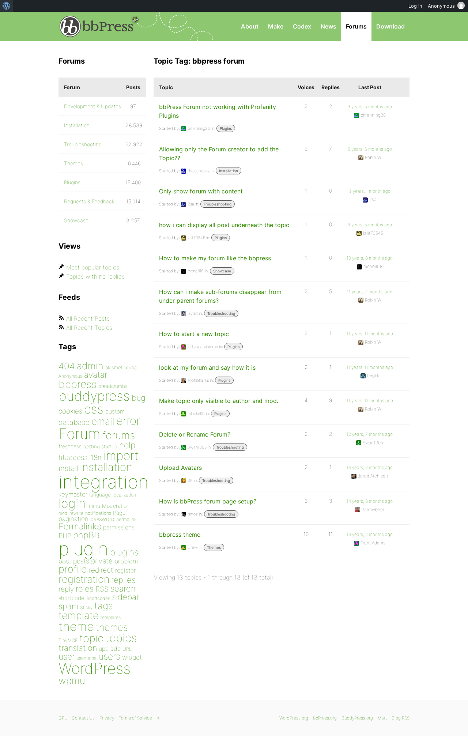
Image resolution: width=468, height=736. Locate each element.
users (109, 656)
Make (275, 26)
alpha (131, 367)
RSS (102, 589)
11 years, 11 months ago (370, 333)
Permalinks (79, 526)
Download (390, 26)
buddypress (94, 396)
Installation (228, 171)
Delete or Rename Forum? (194, 434)
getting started (100, 446)
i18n (95, 457)
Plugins (226, 128)
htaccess (72, 457)
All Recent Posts (88, 318)
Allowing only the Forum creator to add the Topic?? (219, 154)
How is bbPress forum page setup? (207, 501)
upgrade (110, 648)
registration (83, 579)
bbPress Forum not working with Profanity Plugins (217, 111)
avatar (95, 375)
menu (93, 506)
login (72, 503)
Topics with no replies (95, 276)
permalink (126, 519)
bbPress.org (96, 26)
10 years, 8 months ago (370, 258)
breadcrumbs (113, 386)
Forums (356, 26)
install (68, 468)
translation (77, 648)
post (64, 561)
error (128, 421)
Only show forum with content (201, 191)
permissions (119, 527)
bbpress (77, 384)
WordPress (94, 668)
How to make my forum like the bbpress (215, 258)
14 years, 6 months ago (370, 467)
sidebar (125, 597)
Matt (382, 718)
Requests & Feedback (89, 201)
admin (90, 365)
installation (106, 466)
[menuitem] (6, 6)
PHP (64, 536)
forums (118, 435)
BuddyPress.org (357, 718)
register (125, 570)
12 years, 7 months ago (370, 434)
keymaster (72, 494)
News (328, 26)
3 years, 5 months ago (370, 106)
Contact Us (83, 718)
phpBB (86, 535)
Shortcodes (98, 598)
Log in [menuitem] (415, 6)
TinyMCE (68, 640)
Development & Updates (92, 106)
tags (103, 605)
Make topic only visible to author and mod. (218, 400)
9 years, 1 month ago (369, 191)
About (249, 26)
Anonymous (70, 376)
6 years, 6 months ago (370, 149)
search (123, 589)
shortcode (71, 598)
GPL (62, 718)
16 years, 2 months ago (370, 534)
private (102, 561)
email (102, 421)
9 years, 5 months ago (370, 224)
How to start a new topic (194, 333)
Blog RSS (401, 718)
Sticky (86, 607)
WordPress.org (293, 718)
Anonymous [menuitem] (441, 6)
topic (91, 638)
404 (66, 366)
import (121, 455)
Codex (302, 26)
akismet (114, 367)
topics (121, 638)
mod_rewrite (70, 513)
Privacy (106, 718)
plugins (124, 552)
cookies (70, 411)
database (74, 422)
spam (68, 606)
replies (123, 580)
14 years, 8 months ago (370, 501)
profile (72, 569)
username (86, 658)
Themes (214, 547)
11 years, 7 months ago (369, 291)
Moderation (115, 506)
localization (124, 495)
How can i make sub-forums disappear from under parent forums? (220, 296)
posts (81, 561)
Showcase (222, 271)
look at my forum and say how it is (207, 367)
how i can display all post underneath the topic (224, 225)
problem (126, 561)
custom (115, 411)
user (66, 656)
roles (85, 588)
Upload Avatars (180, 467)
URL (127, 649)
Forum (79, 434)
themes (112, 627)
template (78, 615)
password (102, 519)
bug (139, 398)
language (100, 494)
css (93, 408)
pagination (73, 518)
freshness (70, 446)
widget (132, 657)
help (127, 445)
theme (76, 626)
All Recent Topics (89, 327)
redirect (101, 570)
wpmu (71, 680)
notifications (98, 513)
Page (119, 512)
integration (103, 482)
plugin (83, 549)
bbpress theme (179, 534)
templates (111, 617)
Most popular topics (92, 267)
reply (66, 589)
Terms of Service (135, 718)
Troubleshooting (217, 204)
